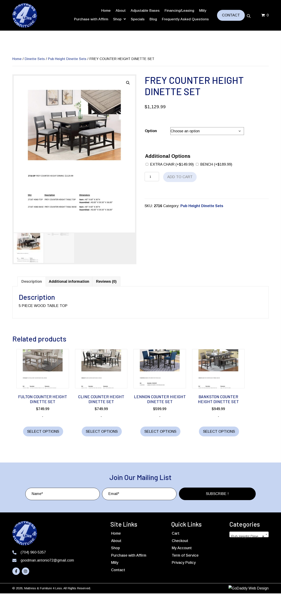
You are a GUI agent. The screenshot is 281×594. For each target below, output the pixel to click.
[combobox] (249, 534)
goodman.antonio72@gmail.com (47, 560)
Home (17, 59)
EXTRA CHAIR (172, 164)
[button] (128, 83)
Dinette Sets (35, 59)
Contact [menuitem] (118, 570)
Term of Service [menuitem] (185, 555)
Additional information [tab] (69, 281)
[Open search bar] (249, 15)
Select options (43, 431)
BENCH (216, 164)
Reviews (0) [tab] (106, 281)
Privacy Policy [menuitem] (184, 563)
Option (151, 131)
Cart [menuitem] (175, 533)
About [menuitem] (116, 541)
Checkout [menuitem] (180, 541)
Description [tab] (31, 281)
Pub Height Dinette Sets (67, 59)
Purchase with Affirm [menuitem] (128, 555)
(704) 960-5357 (33, 552)
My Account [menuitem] (182, 548)
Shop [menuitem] (115, 548)
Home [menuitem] (116, 533)
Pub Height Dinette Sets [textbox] (249, 536)
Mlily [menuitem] (114, 563)
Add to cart (180, 177)
